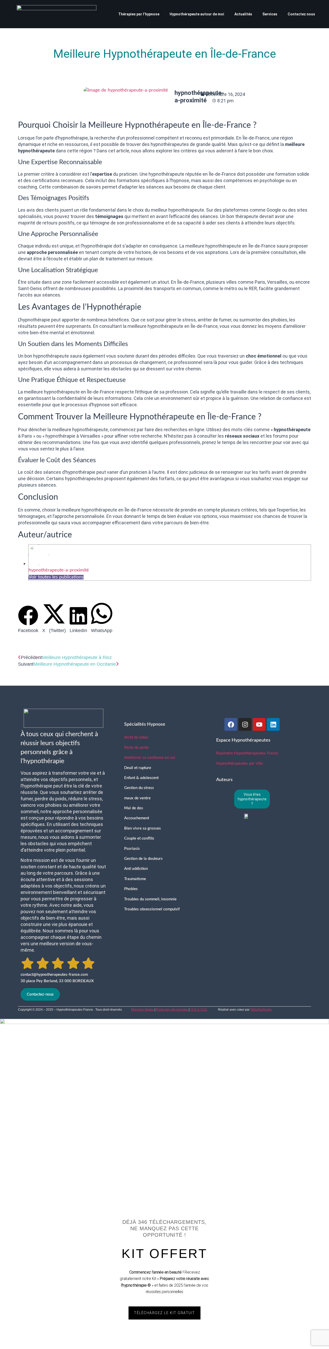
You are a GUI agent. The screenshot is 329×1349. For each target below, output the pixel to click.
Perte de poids (136, 748)
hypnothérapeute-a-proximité (59, 570)
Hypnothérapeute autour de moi (197, 14)
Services (269, 14)
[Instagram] (245, 724)
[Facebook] (230, 724)
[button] (28, 619)
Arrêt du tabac (136, 737)
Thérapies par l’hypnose (138, 14)
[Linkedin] (273, 724)
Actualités (243, 14)
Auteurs (224, 779)
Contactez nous (301, 14)
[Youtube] (259, 724)
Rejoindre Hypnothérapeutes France (247, 753)
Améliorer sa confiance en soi (149, 758)
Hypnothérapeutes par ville (239, 763)
